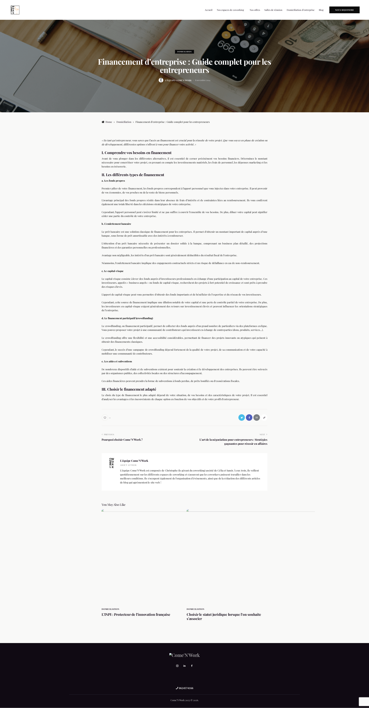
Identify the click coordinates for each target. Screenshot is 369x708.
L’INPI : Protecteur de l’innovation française (136, 614)
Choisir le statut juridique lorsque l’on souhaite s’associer (224, 616)
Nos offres (255, 9)
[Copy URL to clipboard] (264, 417)
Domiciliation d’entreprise (301, 9)
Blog (321, 9)
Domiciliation (184, 52)
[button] (231, 10)
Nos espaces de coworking (230, 9)
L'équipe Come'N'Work (134, 460)
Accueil (208, 9)
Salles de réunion (273, 9)
